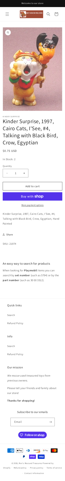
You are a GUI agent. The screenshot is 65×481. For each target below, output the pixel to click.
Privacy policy (36, 467)
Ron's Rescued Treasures (30, 463)
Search (11, 315)
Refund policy (20, 467)
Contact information (34, 473)
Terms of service (54, 467)
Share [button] (9, 234)
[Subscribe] (51, 422)
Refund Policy (15, 323)
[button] (7, 14)
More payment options (32, 205)
